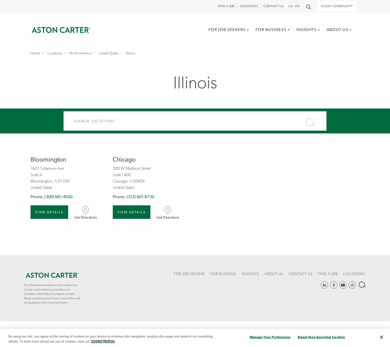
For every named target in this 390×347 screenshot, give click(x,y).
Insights (306, 30)
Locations (249, 6)
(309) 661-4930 (58, 197)
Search (362, 284)
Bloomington (48, 160)
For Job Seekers (227, 30)
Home (61, 30)
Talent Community (337, 6)
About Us (337, 30)
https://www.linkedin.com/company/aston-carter (324, 285)
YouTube (343, 285)
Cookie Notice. (103, 341)
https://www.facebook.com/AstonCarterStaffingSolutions (333, 285)
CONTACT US (273, 6)
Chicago (124, 160)
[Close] (381, 337)
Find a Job (226, 6)
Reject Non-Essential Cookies (321, 337)
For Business (271, 30)
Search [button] (308, 6)
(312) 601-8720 (140, 197)
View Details (49, 212)
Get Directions (85, 218)
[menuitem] (229, 35)
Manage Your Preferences (270, 337)
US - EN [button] (294, 6)
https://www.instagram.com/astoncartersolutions (352, 285)
